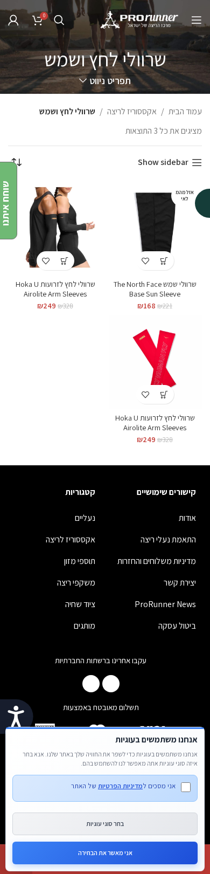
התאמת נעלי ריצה (168, 539)
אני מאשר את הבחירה (105, 853)
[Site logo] (140, 19)
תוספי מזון (79, 561)
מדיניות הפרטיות (120, 785)
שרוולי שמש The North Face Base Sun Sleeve (155, 288)
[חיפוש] (59, 20)
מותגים (84, 625)
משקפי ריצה (76, 582)
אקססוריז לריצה (132, 111)
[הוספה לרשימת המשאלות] (145, 260)
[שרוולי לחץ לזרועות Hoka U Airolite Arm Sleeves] (55, 228)
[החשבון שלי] (13, 20)
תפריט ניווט (109, 81)
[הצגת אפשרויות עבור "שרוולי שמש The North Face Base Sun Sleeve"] (164, 260)
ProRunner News (165, 604)
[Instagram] (91, 683)
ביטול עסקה (177, 625)
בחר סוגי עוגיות (105, 824)
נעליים (85, 518)
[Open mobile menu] (196, 20)
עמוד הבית (185, 111)
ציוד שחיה (80, 604)
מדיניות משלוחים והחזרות (156, 561)
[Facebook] (111, 683)
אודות (187, 518)
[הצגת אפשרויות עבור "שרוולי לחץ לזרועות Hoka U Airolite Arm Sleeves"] (64, 260)
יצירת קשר (180, 582)
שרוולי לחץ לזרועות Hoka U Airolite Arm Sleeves (55, 288)
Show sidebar (163, 162)
